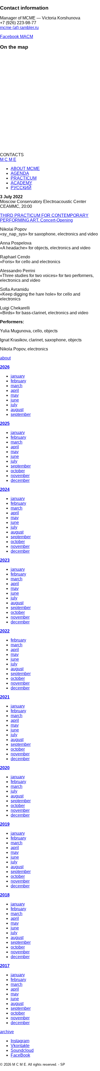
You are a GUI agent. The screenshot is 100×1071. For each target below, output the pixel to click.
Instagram (20, 1041)
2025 (5, 423)
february (18, 381)
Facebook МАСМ (16, 36)
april (15, 390)
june (15, 400)
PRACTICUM (24, 178)
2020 (5, 768)
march (16, 385)
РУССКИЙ (21, 187)
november (20, 475)
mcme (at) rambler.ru (19, 27)
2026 (5, 367)
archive (7, 1031)
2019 (5, 824)
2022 (5, 631)
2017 (5, 966)
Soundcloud (22, 1050)
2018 (5, 895)
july (14, 405)
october (18, 471)
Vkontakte (20, 1045)
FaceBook (20, 1055)
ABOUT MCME (25, 168)
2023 (5, 560)
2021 (5, 697)
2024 (5, 489)
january (18, 376)
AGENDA (20, 173)
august (17, 409)
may (15, 395)
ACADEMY (21, 183)
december (20, 480)
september (21, 414)
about (5, 358)
